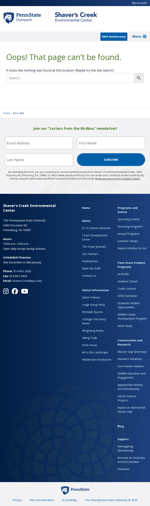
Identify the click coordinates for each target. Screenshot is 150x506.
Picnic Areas (89, 345)
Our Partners (90, 254)
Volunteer (124, 469)
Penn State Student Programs (131, 265)
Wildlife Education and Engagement (131, 375)
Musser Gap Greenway (132, 352)
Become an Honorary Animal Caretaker (131, 460)
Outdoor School (128, 281)
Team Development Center (94, 237)
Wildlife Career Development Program (132, 316)
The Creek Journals (94, 246)
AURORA (123, 274)
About (86, 221)
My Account (139, 3)
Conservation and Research (130, 342)
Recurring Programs (130, 226)
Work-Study (125, 326)
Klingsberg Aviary (93, 330)
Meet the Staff (91, 268)
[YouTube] (24, 291)
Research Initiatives (130, 359)
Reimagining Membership (125, 448)
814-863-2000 (22, 271)
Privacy (17, 500)
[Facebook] (15, 291)
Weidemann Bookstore (96, 359)
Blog (121, 426)
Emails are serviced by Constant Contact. (117, 178)
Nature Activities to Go (132, 248)
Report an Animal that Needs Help (131, 410)
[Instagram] (6, 291)
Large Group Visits (93, 305)
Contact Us (89, 275)
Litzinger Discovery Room (94, 321)
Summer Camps (128, 241)
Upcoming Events (129, 219)
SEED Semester (127, 296)
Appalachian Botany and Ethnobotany (130, 387)
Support (123, 439)
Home (6, 113)
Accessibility (69, 500)
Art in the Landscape (95, 352)
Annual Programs (128, 234)
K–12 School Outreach (96, 228)
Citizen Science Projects (127, 398)
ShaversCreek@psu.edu (27, 281)
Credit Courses (127, 288)
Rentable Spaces (92, 312)
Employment (90, 261)
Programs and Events (128, 210)
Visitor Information (95, 290)
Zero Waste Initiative (131, 366)
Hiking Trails (89, 338)
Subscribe (111, 159)
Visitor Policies (91, 297)
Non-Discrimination (41, 500)
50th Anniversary (114, 36)
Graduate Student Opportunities (129, 305)
